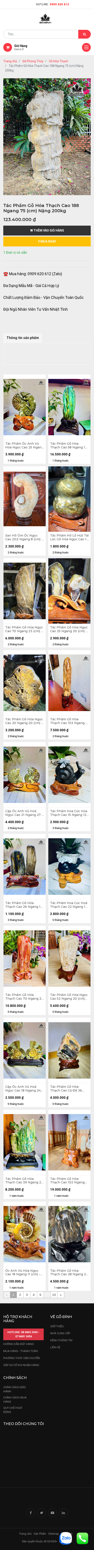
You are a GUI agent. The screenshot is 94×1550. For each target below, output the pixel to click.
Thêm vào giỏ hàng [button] (48, 230)
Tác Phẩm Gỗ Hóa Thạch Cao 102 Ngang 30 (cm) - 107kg (67, 1180)
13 (54, 1295)
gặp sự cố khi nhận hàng (21, 1365)
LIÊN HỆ (55, 1347)
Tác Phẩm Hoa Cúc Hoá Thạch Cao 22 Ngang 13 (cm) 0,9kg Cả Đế (68, 905)
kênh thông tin (61, 1340)
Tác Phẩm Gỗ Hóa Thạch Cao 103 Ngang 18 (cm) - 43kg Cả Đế (69, 721)
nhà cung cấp (60, 1333)
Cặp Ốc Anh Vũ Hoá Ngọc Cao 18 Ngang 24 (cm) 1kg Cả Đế (23, 1088)
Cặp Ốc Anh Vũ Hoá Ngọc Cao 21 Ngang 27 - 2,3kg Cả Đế (24, 813)
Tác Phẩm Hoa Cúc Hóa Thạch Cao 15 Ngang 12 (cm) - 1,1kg (68, 813)
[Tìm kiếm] (84, 34)
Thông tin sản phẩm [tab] (23, 338)
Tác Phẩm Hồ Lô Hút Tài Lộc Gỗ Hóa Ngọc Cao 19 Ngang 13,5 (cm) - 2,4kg (69, 537)
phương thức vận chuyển (21, 1358)
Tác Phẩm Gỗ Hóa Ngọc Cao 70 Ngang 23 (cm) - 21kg (24, 629)
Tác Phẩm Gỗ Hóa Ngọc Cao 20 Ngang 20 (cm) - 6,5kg (24, 721)
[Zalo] (65, 1538)
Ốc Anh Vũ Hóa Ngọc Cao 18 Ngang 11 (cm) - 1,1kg (22, 1272)
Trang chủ (10, 61)
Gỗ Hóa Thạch (58, 61)
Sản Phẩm (40, 1533)
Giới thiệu (57, 1326)
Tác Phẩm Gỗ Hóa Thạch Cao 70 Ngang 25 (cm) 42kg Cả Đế (24, 997)
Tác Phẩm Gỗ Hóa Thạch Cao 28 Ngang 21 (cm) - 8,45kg (68, 1272)
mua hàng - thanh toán (20, 1351)
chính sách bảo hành (14, 1389)
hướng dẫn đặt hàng (18, 1344)
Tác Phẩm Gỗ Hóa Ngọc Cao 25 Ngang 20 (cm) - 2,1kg (69, 629)
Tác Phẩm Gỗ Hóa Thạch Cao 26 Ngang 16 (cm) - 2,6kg (23, 905)
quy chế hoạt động (13, 1410)
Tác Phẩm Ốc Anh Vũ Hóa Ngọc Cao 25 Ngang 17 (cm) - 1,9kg (24, 445)
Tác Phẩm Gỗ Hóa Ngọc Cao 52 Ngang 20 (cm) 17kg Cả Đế (69, 997)
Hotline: (52, 4)
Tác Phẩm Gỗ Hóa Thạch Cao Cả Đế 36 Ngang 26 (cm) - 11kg (66, 1088)
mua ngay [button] (48, 241)
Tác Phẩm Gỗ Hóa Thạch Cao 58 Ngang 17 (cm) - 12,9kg (68, 445)
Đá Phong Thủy (33, 61)
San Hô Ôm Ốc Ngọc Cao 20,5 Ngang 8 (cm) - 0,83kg (24, 537)
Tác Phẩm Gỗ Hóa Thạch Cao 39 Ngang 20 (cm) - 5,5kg (24, 1180)
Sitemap (53, 1533)
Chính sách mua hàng (15, 1400)
